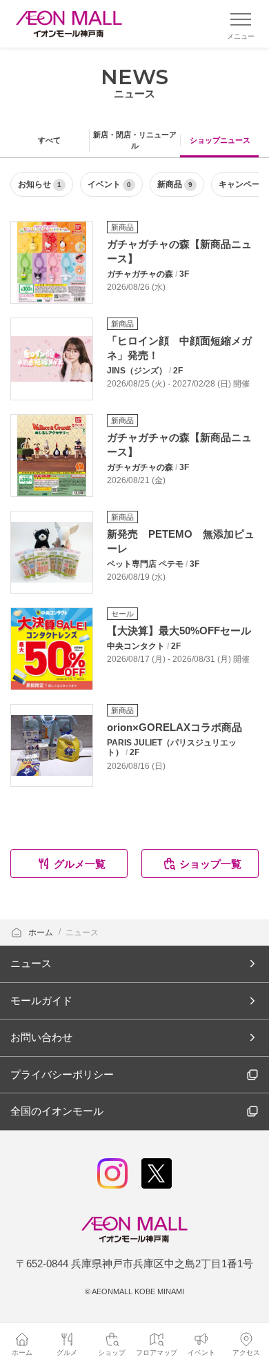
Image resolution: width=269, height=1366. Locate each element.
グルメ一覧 (80, 864)
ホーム (41, 932)
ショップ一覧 (210, 864)
